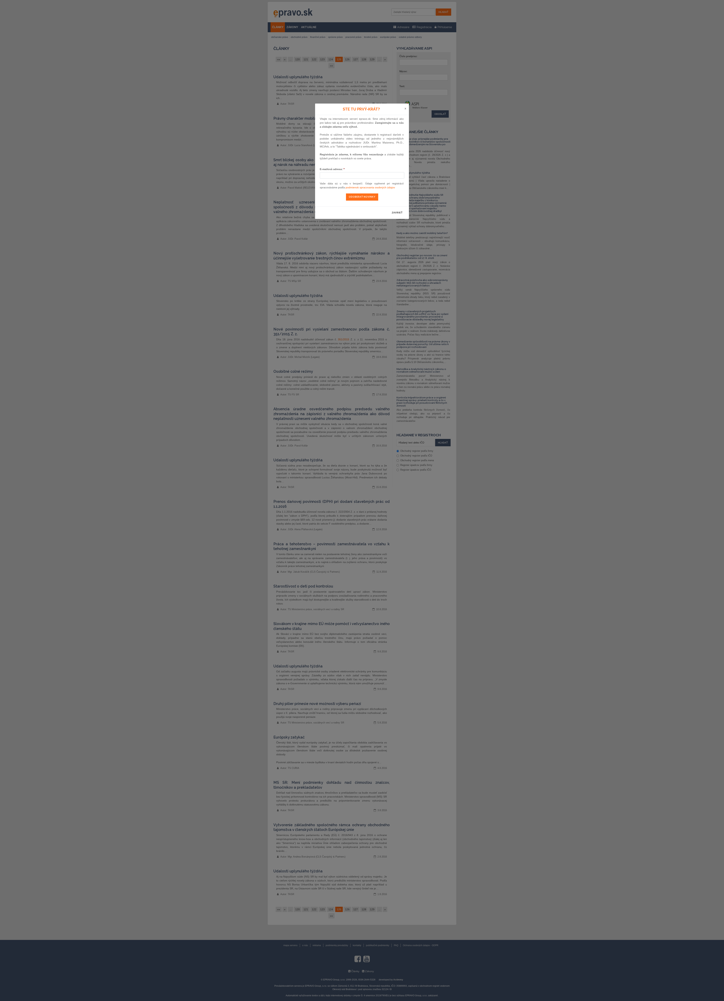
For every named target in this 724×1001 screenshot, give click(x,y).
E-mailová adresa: (332, 169)
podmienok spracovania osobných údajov (370, 187)
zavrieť (397, 212)
